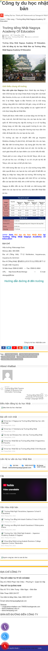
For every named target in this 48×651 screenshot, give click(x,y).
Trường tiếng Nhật (18, 37)
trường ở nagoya (8, 356)
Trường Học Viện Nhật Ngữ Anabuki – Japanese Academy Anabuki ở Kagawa (20, 534)
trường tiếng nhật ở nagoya (12, 359)
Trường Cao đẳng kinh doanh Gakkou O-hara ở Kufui (23, 519)
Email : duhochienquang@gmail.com (17, 468)
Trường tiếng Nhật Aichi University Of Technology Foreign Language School (34, 396)
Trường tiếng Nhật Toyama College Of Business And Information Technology (14, 389)
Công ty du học (29, 342)
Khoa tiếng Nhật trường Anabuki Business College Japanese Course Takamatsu (21, 542)
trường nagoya (11, 354)
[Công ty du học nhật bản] (24, 5)
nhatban (6, 35)
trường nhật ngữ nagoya (29, 354)
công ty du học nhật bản (29, 648)
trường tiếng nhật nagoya (27, 356)
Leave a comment (33, 37)
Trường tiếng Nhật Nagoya (13, 43)
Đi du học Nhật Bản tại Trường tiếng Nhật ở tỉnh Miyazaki (25, 449)
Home (2, 19)
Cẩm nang (10, 19)
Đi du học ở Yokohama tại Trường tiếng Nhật (20, 429)
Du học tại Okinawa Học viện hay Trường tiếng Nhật (23, 435)
